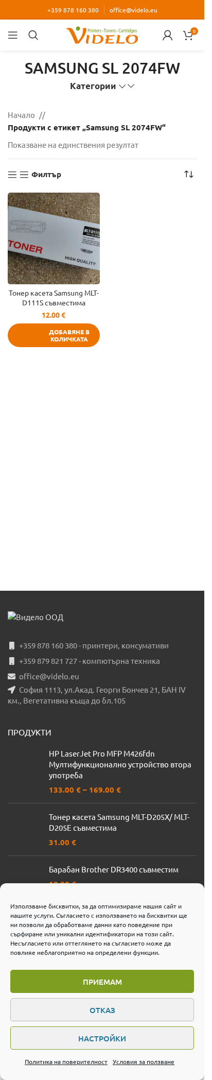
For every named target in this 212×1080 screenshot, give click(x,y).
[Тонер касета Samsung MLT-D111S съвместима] (54, 239)
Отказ (102, 1010)
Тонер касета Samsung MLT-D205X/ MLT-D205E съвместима (119, 822)
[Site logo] (102, 34)
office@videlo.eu (133, 10)
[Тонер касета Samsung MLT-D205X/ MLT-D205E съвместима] (24, 829)
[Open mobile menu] (13, 35)
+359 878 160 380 (73, 10)
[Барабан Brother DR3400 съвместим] (24, 880)
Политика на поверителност (66, 1061)
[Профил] (167, 35)
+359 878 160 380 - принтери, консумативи (94, 645)
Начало (21, 114)
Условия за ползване (143, 1061)
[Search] (33, 35)
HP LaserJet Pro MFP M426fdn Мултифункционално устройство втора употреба (120, 764)
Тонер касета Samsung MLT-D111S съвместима (54, 297)
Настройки (102, 1038)
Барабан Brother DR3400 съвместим (114, 869)
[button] (54, 335)
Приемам (102, 981)
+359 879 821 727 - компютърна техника (89, 660)
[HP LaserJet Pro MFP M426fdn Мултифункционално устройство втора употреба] (24, 771)
